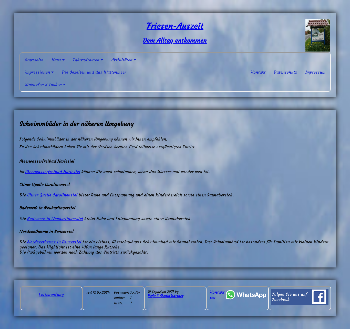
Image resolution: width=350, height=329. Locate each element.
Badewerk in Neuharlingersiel (55, 218)
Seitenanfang (51, 294)
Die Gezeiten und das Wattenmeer (94, 72)
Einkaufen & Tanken (44, 84)
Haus (57, 59)
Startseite (34, 59)
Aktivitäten (122, 59)
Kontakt (258, 72)
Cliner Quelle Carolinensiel (52, 194)
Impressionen (38, 72)
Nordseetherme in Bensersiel (54, 241)
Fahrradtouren (87, 59)
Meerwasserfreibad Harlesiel (52, 171)
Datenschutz (285, 72)
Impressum (315, 72)
